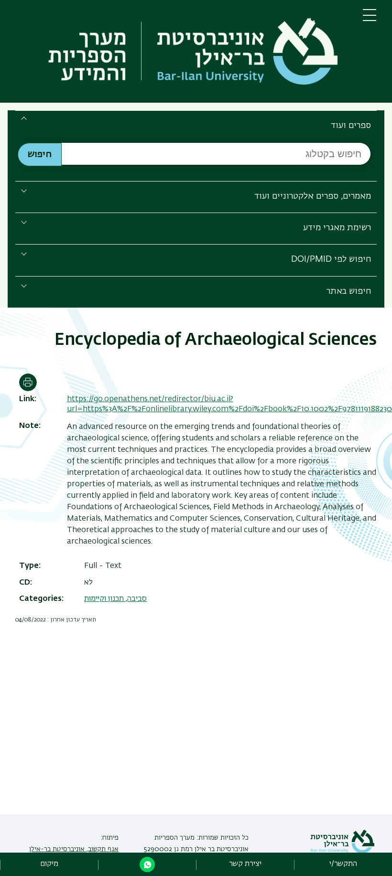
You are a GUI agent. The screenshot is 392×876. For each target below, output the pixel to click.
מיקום (49, 864)
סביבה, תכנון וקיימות (115, 599)
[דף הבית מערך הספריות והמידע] (181, 53)
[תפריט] (369, 19)
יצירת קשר (245, 864)
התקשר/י (343, 864)
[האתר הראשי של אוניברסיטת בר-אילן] (342, 851)
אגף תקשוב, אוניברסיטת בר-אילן (74, 849)
